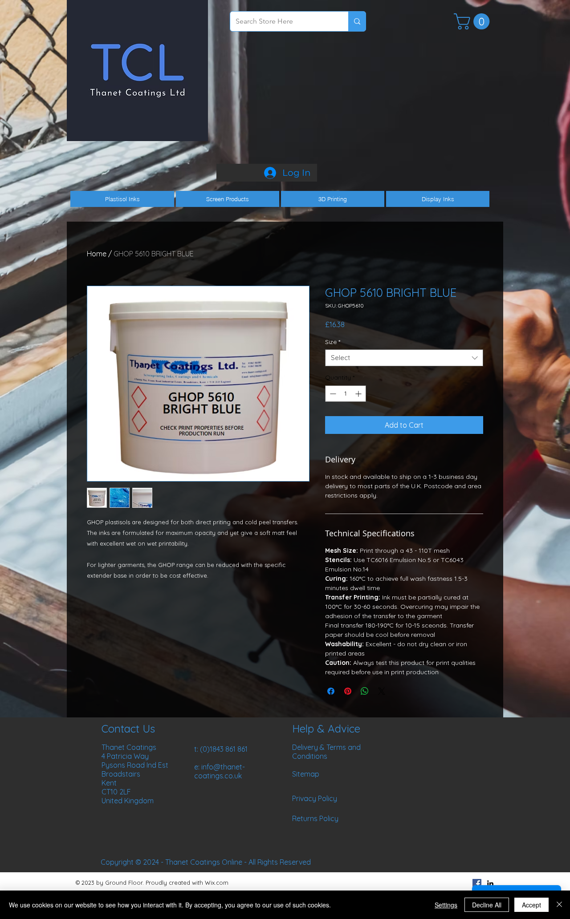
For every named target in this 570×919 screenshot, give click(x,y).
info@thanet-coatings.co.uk (219, 771)
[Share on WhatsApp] (364, 691)
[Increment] (359, 393)
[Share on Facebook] (331, 691)
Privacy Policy (314, 798)
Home (96, 253)
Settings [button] (446, 904)
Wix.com (216, 882)
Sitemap (305, 773)
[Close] (559, 905)
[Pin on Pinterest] (347, 691)
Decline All (486, 904)
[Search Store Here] (357, 21)
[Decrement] (332, 393)
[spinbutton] (346, 393)
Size (332, 342)
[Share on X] (381, 691)
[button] (473, 21)
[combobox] (404, 357)
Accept (531, 904)
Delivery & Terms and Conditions (326, 752)
